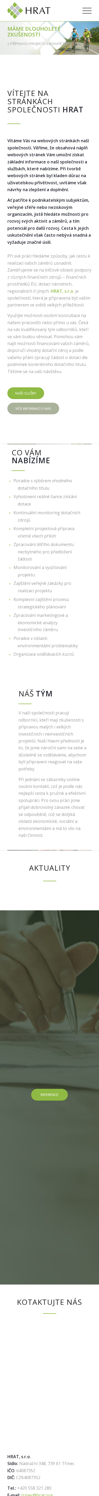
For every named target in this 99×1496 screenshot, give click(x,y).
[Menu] (84, 10)
